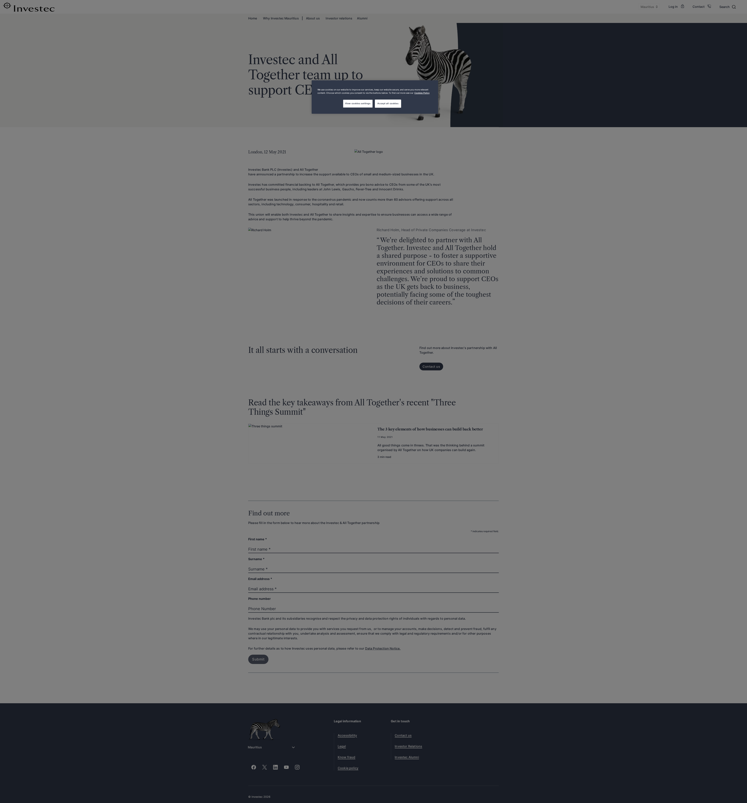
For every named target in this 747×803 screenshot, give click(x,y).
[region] (375, 97)
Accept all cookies (387, 103)
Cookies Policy (422, 93)
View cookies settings (358, 103)
